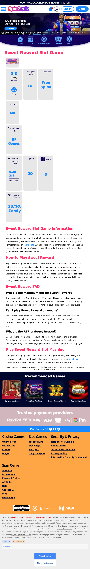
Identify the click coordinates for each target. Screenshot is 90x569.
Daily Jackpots (37, 453)
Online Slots (9, 441)
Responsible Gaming (62, 441)
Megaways (35, 445)
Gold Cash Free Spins (78, 401)
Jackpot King (36, 441)
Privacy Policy (59, 453)
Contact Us (8, 489)
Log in (68, 9)
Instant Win (44, 44)
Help (4, 485)
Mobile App (8, 497)
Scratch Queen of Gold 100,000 (57, 401)
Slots (30, 44)
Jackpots (34, 449)
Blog (4, 493)
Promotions (8, 474)
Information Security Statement (69, 457)
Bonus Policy (58, 445)
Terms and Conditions (63, 449)
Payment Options (12, 478)
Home (20, 44)
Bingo (69, 44)
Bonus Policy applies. (39, 34)
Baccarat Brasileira (12, 401)
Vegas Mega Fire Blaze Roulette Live (34, 401)
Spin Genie (73, 359)
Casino (58, 44)
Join (82, 9)
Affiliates (7, 482)
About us (7, 470)
